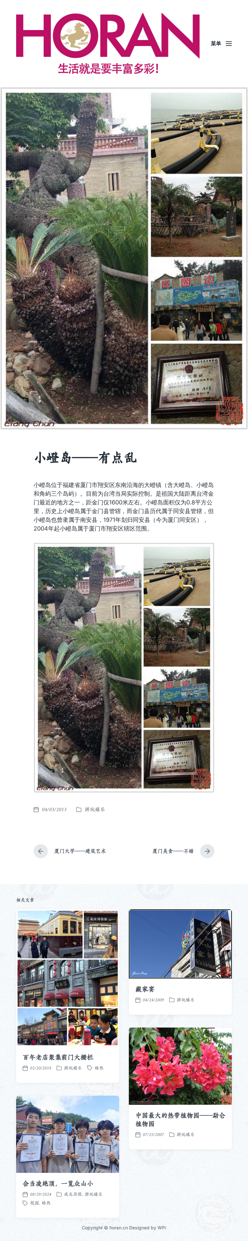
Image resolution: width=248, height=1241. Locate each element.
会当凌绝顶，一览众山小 (58, 1183)
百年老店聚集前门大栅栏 (58, 1057)
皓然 (99, 1068)
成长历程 (73, 1194)
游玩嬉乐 (95, 809)
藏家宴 (145, 989)
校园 (34, 1203)
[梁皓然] (108, 43)
